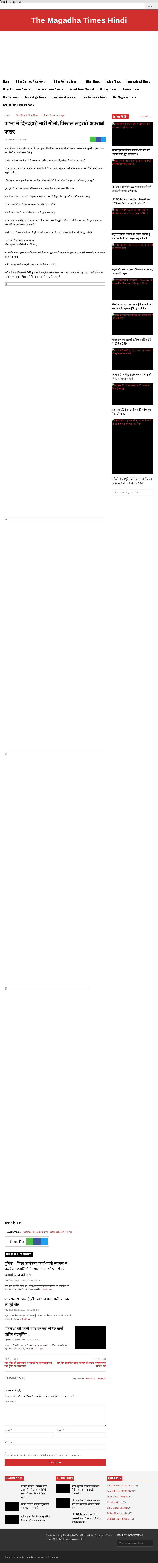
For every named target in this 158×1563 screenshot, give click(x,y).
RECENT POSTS (65, 1478)
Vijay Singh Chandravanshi (15, 1280)
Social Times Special (82, 89)
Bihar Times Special (117, 1507)
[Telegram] (126, 6)
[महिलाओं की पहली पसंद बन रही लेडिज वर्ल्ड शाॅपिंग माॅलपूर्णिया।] (90, 1337)
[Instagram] (136, 6)
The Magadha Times (124, 97)
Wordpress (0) (78, 1378)
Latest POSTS (120, 116)
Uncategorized (114, 1502)
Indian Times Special (117, 1513)
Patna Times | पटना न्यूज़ (61, 1231)
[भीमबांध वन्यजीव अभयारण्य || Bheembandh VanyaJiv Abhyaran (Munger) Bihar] (132, 289)
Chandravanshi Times (94, 97)
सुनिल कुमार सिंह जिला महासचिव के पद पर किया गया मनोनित (35, 1518)
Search (151, 6)
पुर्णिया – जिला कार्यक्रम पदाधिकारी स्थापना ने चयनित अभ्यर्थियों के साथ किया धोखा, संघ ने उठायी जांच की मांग (36, 1268)
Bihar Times (92, 81)
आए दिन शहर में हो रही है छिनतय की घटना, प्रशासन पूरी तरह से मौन (81, 1364)
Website (8, 1442)
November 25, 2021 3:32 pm (15, 139)
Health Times (11, 97)
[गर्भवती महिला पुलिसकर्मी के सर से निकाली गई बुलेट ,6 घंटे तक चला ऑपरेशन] (132, 446)
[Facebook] (116, 6)
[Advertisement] (79, 54)
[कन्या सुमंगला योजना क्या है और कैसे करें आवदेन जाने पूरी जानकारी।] (132, 134)
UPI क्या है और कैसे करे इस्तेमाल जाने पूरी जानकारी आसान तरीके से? (131, 189)
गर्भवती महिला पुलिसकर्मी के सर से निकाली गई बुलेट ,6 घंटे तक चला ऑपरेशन (132, 481)
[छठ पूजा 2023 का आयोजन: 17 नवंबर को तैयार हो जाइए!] (132, 394)
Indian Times (113, 81)
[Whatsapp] (93, 139)
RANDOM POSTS (14, 1478)
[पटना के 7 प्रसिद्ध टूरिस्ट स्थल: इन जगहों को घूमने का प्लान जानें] (132, 359)
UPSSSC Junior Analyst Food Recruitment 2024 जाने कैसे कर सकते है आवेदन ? (131, 201)
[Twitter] (121, 6)
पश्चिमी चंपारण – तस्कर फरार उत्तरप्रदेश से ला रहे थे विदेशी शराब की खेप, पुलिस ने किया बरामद (34, 1491)
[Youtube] (141, 6)
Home (6, 81)
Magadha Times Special (17, 89)
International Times (138, 81)
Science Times (130, 89)
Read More (47, 1289)
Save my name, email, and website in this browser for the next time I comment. (43, 1455)
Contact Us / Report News (18, 105)
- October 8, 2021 (32, 1339)
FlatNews (54, 1557)
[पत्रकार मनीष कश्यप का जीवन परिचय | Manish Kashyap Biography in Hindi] (132, 219)
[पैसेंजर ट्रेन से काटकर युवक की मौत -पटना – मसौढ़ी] (12, 1506)
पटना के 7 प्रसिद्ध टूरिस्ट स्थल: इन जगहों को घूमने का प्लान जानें (131, 376)
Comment (10, 1401)
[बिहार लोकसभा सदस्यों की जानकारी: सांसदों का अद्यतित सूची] (132, 254)
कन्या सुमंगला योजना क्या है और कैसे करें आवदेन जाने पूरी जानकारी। (131, 152)
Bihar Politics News (65, 81)
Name (8, 1429)
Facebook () (91, 1378)
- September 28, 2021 (34, 1280)
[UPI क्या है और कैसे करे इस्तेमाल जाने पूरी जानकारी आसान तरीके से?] (132, 170)
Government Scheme (64, 97)
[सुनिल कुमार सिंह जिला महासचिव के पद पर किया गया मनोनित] (12, 1519)
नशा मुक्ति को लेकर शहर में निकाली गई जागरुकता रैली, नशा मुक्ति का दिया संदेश (28, 1364)
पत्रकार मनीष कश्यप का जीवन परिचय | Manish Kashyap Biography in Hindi (131, 236)
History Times (108, 89)
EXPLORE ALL (146, 116)
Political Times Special (50, 89)
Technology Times (35, 97)
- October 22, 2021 (33, 1310)
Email (60, 1429)
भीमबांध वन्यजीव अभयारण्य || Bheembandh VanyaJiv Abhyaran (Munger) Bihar (132, 306)
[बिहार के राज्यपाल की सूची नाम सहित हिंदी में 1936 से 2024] (132, 324)
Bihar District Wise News (30, 81)
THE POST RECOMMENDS (18, 1254)
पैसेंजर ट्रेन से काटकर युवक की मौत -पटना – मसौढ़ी (35, 1505)
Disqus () (102, 1378)
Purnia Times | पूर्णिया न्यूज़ (119, 1491)
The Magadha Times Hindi (79, 20)
